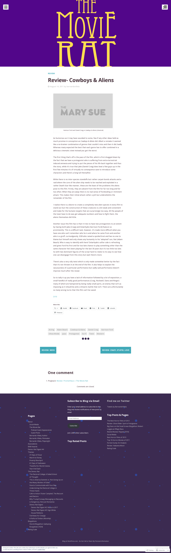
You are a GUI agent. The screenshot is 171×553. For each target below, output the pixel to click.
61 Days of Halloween (37, 463)
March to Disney (35, 458)
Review (51, 73)
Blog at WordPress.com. (70, 541)
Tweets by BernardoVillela (117, 407)
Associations (32, 444)
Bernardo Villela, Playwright (39, 441)
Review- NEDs (48, 350)
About (30, 422)
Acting (51, 329)
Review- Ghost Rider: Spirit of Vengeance (122, 423)
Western (100, 334)
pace (64, 334)
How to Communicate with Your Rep (42, 485)
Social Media (34, 424)
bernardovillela (73, 86)
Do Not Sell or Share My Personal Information (94, 541)
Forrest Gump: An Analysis (116, 443)
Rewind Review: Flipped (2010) (118, 432)
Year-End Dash (34, 469)
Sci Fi (84, 334)
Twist (91, 334)
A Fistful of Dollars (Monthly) (40, 518)
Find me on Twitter (118, 400)
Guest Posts (35, 433)
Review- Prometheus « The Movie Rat (72, 381)
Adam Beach (62, 329)
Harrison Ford (107, 329)
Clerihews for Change (37, 516)
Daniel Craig (93, 329)
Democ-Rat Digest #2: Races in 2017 (44, 507)
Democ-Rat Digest (36, 505)
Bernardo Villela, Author (38, 435)
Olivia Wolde (54, 334)
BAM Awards (32, 447)
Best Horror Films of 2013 (116, 437)
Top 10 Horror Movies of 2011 (118, 440)
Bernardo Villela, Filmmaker (39, 438)
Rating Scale (32, 529)
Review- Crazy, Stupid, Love (115, 350)
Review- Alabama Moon (115, 446)
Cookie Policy (41, 549)
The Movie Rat (34, 427)
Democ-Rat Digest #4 (36, 449)
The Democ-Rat (33, 471)
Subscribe (73, 426)
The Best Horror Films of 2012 (118, 421)
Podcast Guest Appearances (41, 430)
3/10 (55, 296)
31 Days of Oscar (35, 455)
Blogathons (32, 521)
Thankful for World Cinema (39, 466)
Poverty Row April (36, 460)
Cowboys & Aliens (77, 329)
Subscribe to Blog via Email (83, 400)
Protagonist (74, 334)
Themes (31, 452)
